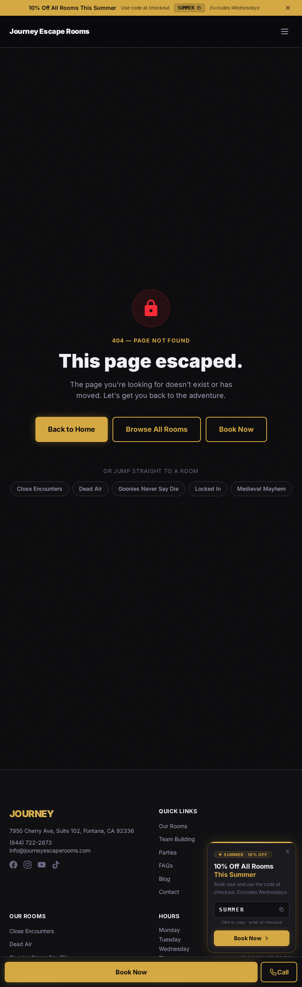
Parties (168, 852)
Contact (169, 891)
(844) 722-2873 (30, 842)
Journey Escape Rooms (49, 31)
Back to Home (71, 429)
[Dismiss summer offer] (287, 851)
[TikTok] (56, 865)
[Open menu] (285, 31)
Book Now (236, 429)
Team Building (177, 839)
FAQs (166, 865)
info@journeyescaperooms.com (49, 850)
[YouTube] (42, 865)
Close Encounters (40, 488)
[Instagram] (27, 865)
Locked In (208, 488)
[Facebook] (13, 865)
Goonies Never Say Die (148, 488)
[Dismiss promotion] (288, 8)
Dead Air (90, 488)
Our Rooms (173, 826)
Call (283, 972)
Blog (164, 878)
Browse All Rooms (157, 429)
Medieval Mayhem (261, 488)
